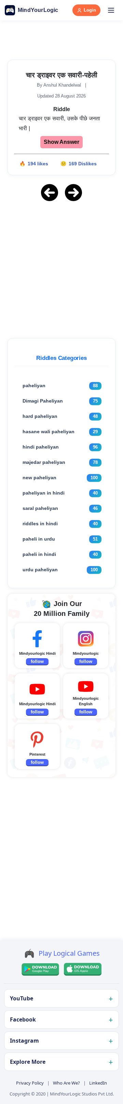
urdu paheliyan (40, 569)
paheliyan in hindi (44, 493)
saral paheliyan (40, 508)
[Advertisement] (61, 268)
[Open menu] (111, 10)
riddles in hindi (40, 523)
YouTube (21, 998)
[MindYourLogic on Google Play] (40, 969)
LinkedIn (98, 1083)
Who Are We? (66, 1083)
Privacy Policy (30, 1083)
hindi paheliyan (41, 447)
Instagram (24, 1040)
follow (37, 661)
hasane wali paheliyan (48, 431)
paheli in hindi (39, 554)
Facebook (23, 1019)
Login (90, 10)
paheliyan (34, 385)
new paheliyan (39, 477)
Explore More (27, 1061)
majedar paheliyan (44, 462)
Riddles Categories (61, 358)
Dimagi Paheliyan (43, 401)
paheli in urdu (39, 539)
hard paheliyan (40, 416)
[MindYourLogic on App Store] (82, 969)
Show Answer (61, 142)
